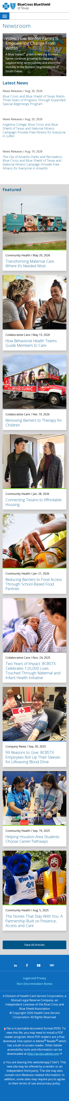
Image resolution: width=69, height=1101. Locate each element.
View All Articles (34, 945)
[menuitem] (4, 16)
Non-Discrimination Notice (34, 984)
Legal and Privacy (34, 978)
